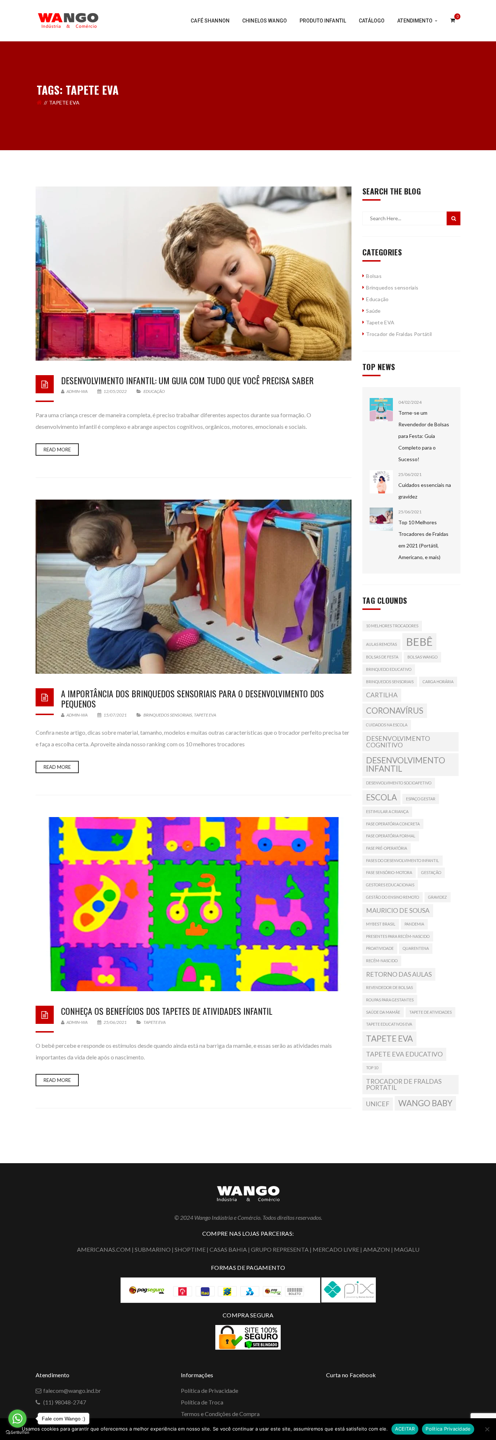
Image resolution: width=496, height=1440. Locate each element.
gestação (431, 872)
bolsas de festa (382, 657)
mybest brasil (380, 924)
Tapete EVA (205, 715)
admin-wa (77, 391)
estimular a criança (387, 811)
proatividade (380, 948)
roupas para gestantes (390, 999)
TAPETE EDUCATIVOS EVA (389, 1024)
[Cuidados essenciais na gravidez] (381, 481)
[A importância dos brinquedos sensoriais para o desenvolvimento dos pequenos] (193, 587)
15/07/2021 (115, 715)
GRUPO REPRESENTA (280, 1249)
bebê (419, 641)
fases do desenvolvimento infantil (402, 860)
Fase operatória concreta (393, 823)
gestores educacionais (390, 884)
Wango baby (425, 1103)
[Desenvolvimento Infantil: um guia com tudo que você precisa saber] (193, 273)
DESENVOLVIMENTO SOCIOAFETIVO (398, 782)
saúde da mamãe (383, 1012)
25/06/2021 (115, 1022)
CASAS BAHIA (228, 1249)
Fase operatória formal (390, 835)
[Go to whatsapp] (17, 1419)
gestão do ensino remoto (392, 897)
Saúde (373, 311)
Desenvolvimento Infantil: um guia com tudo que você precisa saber (187, 380)
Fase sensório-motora (389, 872)
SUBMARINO (153, 1249)
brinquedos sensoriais (390, 681)
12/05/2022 (115, 391)
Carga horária (438, 681)
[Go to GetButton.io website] (17, 1432)
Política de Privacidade (209, 1390)
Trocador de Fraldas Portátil (399, 334)
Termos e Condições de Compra (220, 1413)
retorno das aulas (399, 974)
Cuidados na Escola (386, 724)
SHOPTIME (190, 1249)
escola (381, 797)
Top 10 (372, 1067)
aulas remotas (381, 644)
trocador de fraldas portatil (404, 1085)
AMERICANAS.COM (104, 1249)
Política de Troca (202, 1402)
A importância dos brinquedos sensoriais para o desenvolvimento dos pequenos (192, 698)
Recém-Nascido (382, 960)
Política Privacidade (448, 1429)
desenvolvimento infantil (405, 764)
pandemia (414, 924)
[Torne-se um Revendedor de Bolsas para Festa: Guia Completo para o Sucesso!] (381, 409)
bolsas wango (422, 657)
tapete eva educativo (404, 1054)
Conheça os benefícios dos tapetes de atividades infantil (166, 1010)
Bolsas (374, 276)
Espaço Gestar (420, 798)
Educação (154, 391)
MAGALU (406, 1249)
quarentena (416, 948)
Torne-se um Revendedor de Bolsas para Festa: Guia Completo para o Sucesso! (423, 436)
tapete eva (389, 1038)
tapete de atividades (430, 1012)
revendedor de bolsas (389, 987)
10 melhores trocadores (392, 625)
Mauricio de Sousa (398, 910)
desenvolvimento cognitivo (398, 742)
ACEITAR (405, 1429)
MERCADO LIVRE (336, 1249)
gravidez (437, 897)
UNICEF (377, 1104)
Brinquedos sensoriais (167, 715)
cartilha (382, 695)
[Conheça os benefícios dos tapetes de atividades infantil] (193, 904)
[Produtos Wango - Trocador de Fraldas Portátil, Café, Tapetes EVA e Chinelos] (68, 19)
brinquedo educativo (388, 669)
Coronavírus (394, 710)
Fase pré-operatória (386, 848)
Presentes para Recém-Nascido (398, 936)
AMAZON (376, 1249)
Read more (57, 449)
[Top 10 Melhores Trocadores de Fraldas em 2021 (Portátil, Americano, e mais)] (381, 519)
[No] (487, 1429)
